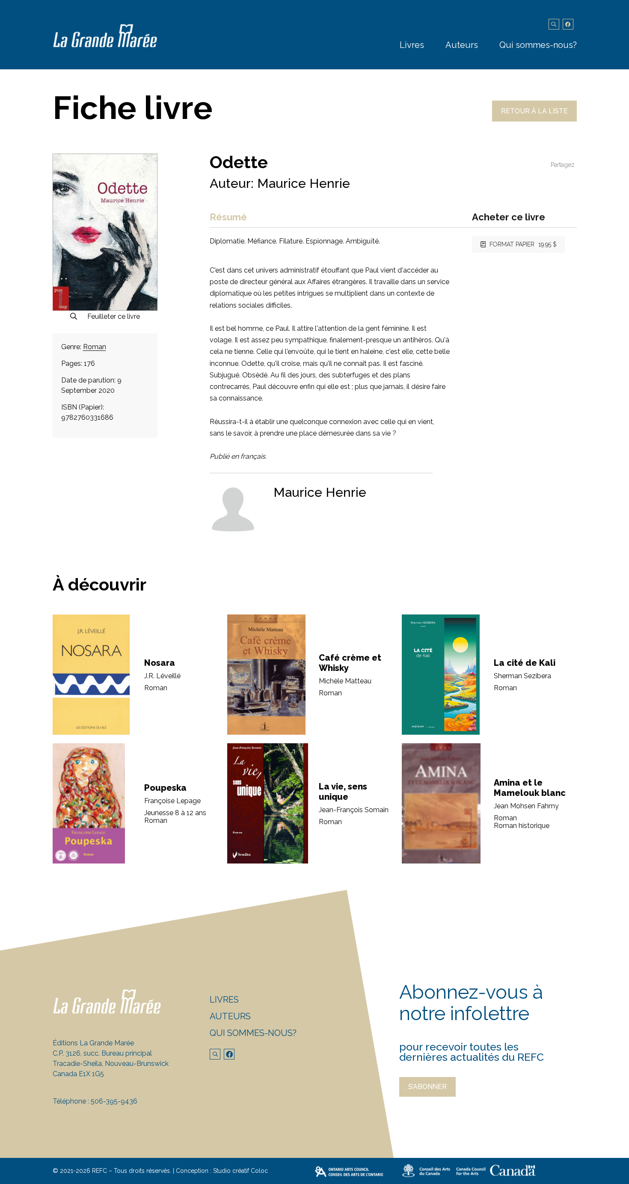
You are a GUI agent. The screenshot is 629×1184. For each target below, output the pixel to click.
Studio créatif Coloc (240, 1170)
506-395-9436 (114, 1101)
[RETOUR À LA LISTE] (534, 119)
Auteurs (461, 45)
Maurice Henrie (303, 183)
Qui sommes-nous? (538, 45)
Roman (94, 347)
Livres (412, 45)
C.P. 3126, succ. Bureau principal (102, 1053)
